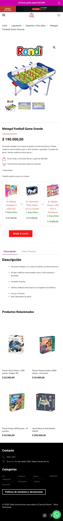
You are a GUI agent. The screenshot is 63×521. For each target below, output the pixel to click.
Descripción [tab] (10, 251)
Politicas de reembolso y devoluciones (24, 492)
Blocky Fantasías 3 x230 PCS (11, 205)
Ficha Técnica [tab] (29, 251)
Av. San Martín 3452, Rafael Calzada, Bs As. (32, 461)
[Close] (59, 3)
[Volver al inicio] (31, 15)
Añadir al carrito (20, 233)
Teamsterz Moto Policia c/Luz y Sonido (32, 205)
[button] (3, 15)
